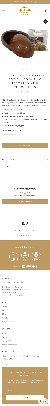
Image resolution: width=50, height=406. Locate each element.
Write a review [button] (25, 202)
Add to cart (25, 145)
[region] (25, 226)
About (4, 306)
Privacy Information (9, 345)
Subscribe (25, 398)
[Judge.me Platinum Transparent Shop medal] (13, 256)
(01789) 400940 (17, 282)
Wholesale (6, 337)
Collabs (5, 318)
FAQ (3, 310)
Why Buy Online (8, 322)
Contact (5, 333)
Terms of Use (7, 341)
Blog (4, 314)
